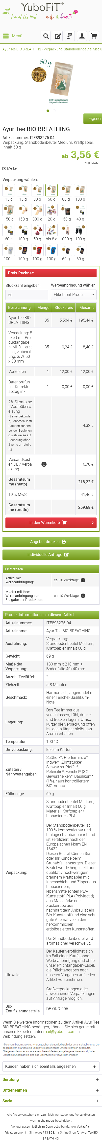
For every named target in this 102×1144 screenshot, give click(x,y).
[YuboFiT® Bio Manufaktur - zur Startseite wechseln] (40, 15)
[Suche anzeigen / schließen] (46, 36)
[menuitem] (12, 36)
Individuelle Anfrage (45, 554)
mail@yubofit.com (59, 1031)
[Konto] (82, 36)
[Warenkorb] (94, 36)
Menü (17, 35)
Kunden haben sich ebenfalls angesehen (40, 1066)
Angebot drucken (45, 541)
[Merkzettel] (58, 36)
